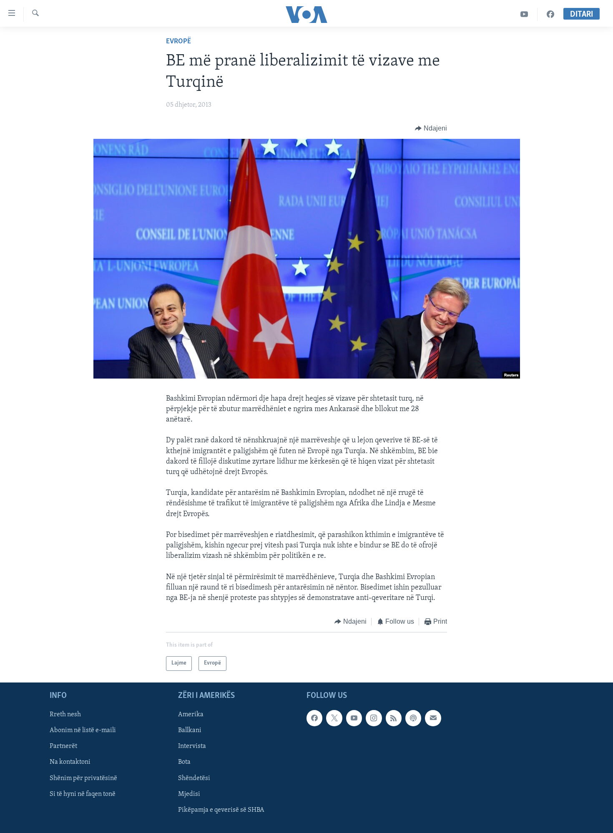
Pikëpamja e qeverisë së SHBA (221, 809)
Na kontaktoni (70, 762)
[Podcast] (413, 718)
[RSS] (394, 718)
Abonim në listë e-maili (83, 730)
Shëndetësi (194, 778)
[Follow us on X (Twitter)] (334, 718)
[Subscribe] (433, 718)
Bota (184, 762)
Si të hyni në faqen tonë (83, 793)
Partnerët (63, 746)
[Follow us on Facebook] (314, 718)
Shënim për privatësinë (83, 778)
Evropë (178, 41)
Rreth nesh (65, 714)
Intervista (192, 746)
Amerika (190, 714)
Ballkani (189, 730)
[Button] (431, 128)
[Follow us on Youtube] (354, 718)
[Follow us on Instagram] (374, 718)
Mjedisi (189, 793)
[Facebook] (550, 14)
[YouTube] (524, 14)
